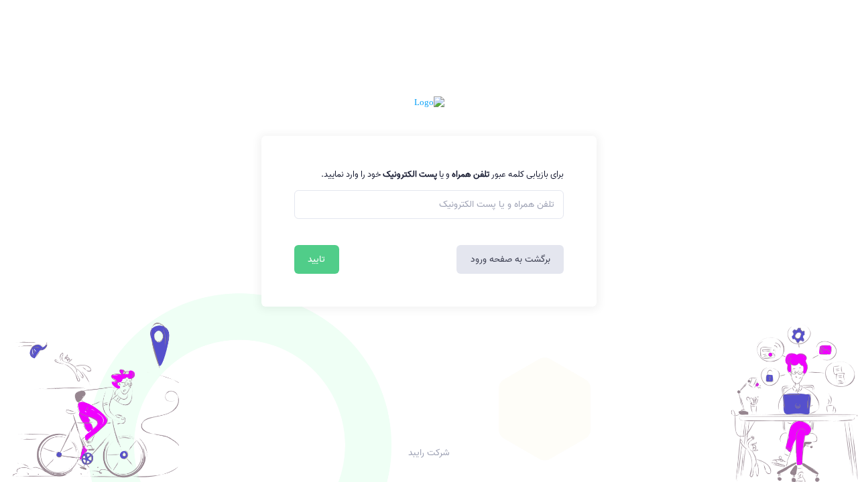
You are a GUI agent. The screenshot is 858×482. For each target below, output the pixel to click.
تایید (316, 259)
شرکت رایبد (429, 454)
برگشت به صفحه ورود (510, 259)
